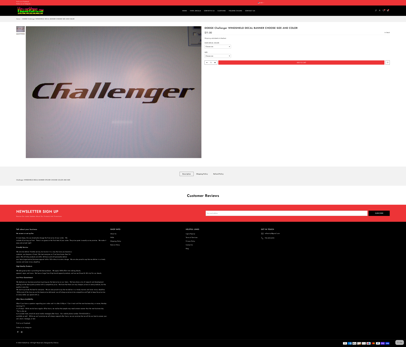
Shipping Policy (202, 174)
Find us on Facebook (23, 323)
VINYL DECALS (195, 11)
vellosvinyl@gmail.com (272, 233)
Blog (187, 249)
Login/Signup (190, 234)
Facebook (26, 2)
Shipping (208, 38)
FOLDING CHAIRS (235, 11)
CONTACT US (250, 11)
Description (186, 174)
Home (18, 19)
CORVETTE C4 (209, 11)
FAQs (112, 237)
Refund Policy (218, 174)
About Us (113, 234)
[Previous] (29, 92)
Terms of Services (192, 237)
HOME (184, 11)
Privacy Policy (190, 241)
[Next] (197, 92)
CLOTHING (222, 11)
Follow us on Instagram (23, 4)
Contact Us (189, 245)
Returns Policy (115, 245)
